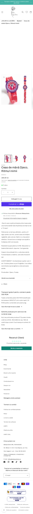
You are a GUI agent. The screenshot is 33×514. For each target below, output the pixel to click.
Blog (5, 364)
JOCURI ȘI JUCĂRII (8, 21)
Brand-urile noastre (10, 373)
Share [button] (5, 284)
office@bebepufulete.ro (14, 459)
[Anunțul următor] (31, 2)
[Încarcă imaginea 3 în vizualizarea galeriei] (24, 158)
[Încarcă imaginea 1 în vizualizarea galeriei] (8, 158)
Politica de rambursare (22, 504)
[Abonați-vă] (27, 475)
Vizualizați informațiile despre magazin (15, 218)
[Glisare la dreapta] (31, 159)
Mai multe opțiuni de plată (16, 208)
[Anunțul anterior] (2, 2)
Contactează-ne (9, 381)
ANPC (5, 426)
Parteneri (6, 393)
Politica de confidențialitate (12, 409)
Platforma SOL (8, 430)
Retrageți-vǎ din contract (12, 398)
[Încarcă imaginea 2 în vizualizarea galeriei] (16, 158)
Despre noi (7, 385)
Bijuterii (19, 21)
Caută (5, 377)
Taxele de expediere (12, 180)
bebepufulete (12, 504)
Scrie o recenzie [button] (16, 348)
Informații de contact (23, 510)
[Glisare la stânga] (2, 159)
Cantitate (4, 188)
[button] (2, 12)
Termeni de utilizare (10, 422)
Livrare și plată (8, 418)
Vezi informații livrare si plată (10, 306)
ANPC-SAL (7, 434)
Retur (5, 413)
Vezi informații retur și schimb (10, 328)
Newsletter (7, 389)
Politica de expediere (11, 510)
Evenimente (7, 369)
